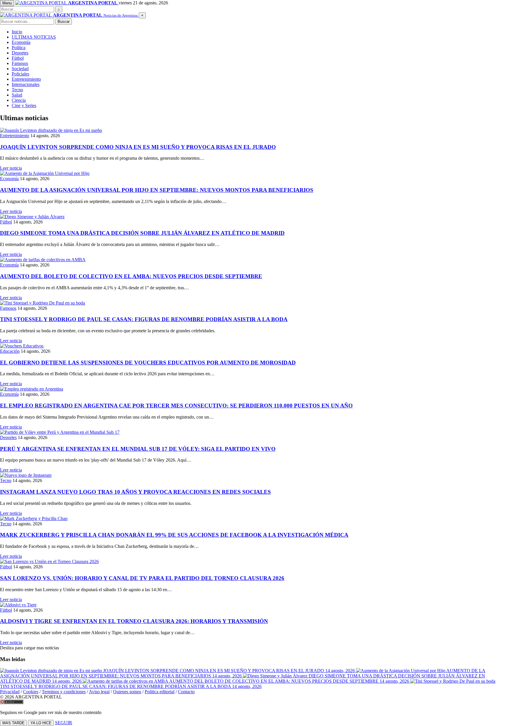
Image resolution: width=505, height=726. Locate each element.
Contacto (186, 691)
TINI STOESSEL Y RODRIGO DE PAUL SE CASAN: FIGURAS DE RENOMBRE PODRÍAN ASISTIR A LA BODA (144, 319)
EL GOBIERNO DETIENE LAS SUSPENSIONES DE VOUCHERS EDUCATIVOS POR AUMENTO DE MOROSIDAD (148, 362)
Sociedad (20, 68)
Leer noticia (11, 168)
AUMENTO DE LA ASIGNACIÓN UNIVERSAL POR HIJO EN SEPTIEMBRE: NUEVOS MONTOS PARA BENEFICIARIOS (156, 190)
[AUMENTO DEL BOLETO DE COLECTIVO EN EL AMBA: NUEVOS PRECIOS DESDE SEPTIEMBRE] (252, 259)
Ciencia (19, 100)
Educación (10, 351)
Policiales (20, 73)
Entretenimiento (26, 79)
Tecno (17, 89)
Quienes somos (127, 691)
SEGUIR (63, 722)
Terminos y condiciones (64, 691)
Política (18, 47)
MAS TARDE (13, 723)
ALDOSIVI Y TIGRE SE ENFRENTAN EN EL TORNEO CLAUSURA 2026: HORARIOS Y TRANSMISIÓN (134, 621)
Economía (21, 42)
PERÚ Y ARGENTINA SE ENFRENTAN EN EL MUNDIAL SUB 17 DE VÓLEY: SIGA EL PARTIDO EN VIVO (138, 449)
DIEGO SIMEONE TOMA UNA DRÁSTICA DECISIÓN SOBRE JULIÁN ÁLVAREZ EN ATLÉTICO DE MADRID (142, 233)
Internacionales (25, 84)
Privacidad (10, 691)
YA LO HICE (40, 723)
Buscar (64, 21)
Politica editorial (159, 691)
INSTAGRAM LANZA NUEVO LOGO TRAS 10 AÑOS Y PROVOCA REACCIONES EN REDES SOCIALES (135, 492)
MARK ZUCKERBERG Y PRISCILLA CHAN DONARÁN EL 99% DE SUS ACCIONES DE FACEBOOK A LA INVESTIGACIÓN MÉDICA (174, 535)
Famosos (20, 63)
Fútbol (18, 58)
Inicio (17, 31)
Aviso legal (99, 691)
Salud (17, 94)
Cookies (30, 691)
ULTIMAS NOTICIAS (34, 37)
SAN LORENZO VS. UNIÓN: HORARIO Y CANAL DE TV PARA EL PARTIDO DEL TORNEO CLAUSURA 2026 (142, 578)
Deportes (20, 52)
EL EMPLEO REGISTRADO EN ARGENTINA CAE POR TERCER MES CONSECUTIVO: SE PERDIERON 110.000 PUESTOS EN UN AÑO (176, 405)
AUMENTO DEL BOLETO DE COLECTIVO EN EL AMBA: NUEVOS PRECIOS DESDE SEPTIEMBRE (131, 276)
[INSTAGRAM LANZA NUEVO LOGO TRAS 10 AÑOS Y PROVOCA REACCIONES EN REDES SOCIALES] (252, 475)
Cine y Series (24, 105)
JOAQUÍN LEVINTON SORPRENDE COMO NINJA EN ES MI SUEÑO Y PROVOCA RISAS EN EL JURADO (138, 147)
